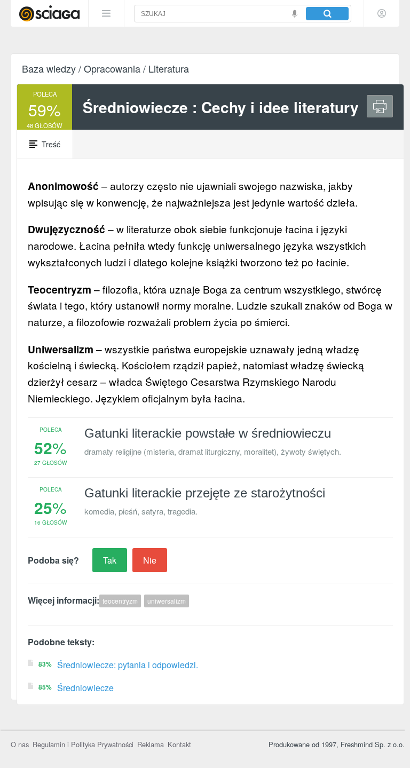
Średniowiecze (85, 688)
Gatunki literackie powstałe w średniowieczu (207, 433)
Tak (109, 560)
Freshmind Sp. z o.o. (373, 744)
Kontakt (179, 744)
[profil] (381, 13)
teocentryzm (120, 600)
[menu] (106, 13)
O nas (20, 744)
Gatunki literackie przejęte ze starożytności (204, 493)
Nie (149, 560)
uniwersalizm (166, 600)
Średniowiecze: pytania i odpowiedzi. (127, 665)
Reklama (150, 744)
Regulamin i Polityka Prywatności (83, 744)
